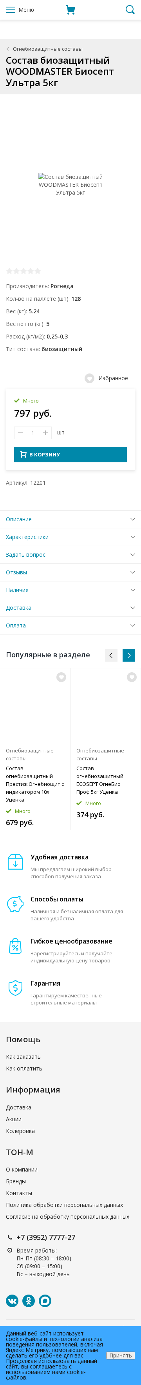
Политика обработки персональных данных (64, 1204)
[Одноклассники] (28, 1301)
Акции (14, 1119)
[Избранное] (61, 677)
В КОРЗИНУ (44, 454)
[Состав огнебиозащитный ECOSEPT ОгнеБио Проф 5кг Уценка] (105, 705)
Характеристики (27, 537)
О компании (22, 1169)
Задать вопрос (25, 554)
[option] (35, 749)
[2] (16, 271)
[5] (37, 271)
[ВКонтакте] (12, 1301)
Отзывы (16, 572)
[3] (23, 271)
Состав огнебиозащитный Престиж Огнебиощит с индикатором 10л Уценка (35, 784)
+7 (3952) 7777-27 (45, 1237)
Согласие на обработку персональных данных (67, 1216)
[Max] (45, 1301)
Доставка (18, 607)
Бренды (16, 1181)
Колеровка (20, 1131)
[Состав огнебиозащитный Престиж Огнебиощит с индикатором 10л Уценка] (35, 705)
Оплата (16, 625)
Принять (120, 1355)
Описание (19, 519)
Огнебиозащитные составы (48, 48)
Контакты (19, 1193)
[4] (30, 271)
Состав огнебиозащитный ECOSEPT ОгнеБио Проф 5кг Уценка (99, 780)
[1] (9, 271)
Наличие (17, 590)
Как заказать (23, 1056)
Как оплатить (24, 1068)
